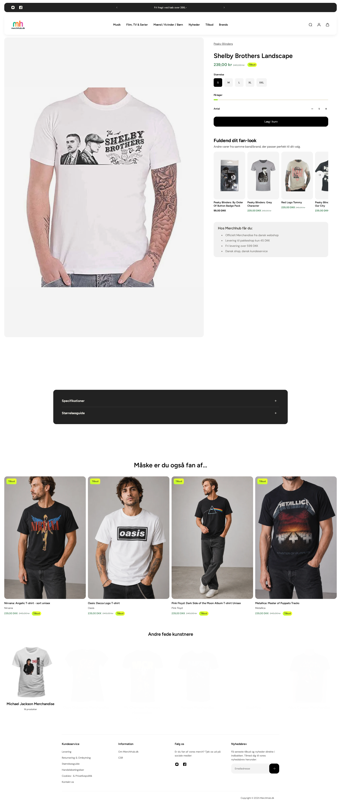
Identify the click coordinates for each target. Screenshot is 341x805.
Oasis (91, 607)
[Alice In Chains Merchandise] (31, 684)
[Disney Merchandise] (198, 684)
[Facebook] (21, 7)
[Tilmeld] (274, 769)
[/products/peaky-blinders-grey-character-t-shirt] (263, 175)
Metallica (260, 607)
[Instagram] (13, 7)
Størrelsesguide (73, 413)
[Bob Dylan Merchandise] (87, 684)
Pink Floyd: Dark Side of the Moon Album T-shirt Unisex (206, 603)
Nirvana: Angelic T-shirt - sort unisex (27, 603)
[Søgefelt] (310, 25)
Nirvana (8, 607)
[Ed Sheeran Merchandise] (254, 684)
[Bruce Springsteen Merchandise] (142, 684)
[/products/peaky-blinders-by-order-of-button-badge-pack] (229, 175)
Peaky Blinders (223, 44)
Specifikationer (73, 401)
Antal (217, 108)
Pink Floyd (177, 607)
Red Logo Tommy (291, 202)
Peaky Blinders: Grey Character (260, 204)
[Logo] (18, 25)
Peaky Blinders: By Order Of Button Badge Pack (228, 204)
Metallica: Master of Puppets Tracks (277, 603)
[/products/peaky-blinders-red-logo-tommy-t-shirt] (297, 175)
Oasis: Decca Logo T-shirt (104, 603)
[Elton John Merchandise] (310, 684)
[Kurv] (327, 25)
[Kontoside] (319, 25)
